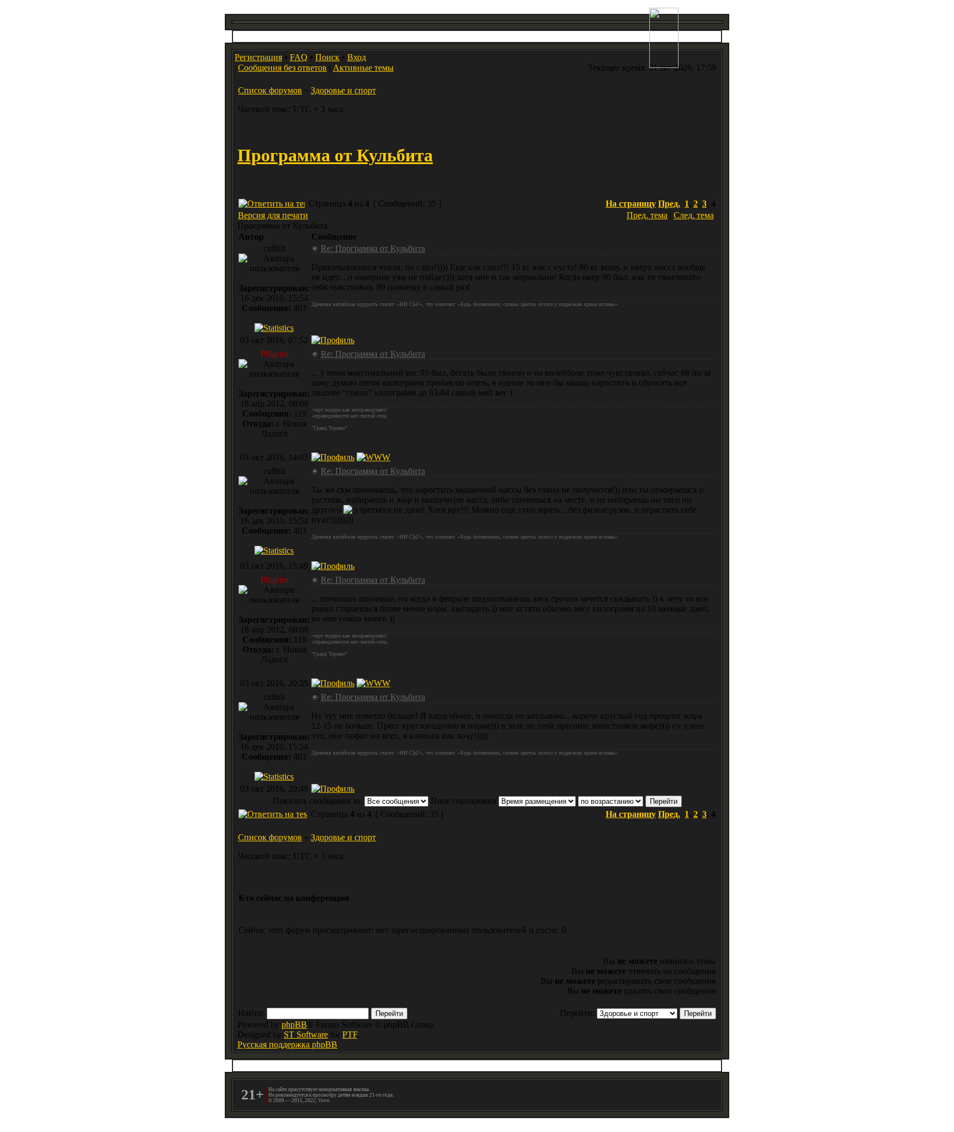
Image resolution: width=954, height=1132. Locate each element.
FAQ (299, 57)
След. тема (694, 215)
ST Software (306, 1034)
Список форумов (270, 90)
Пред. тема (647, 215)
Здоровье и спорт (343, 90)
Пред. (669, 203)
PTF (349, 1034)
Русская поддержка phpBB (287, 1044)
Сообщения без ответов (282, 67)
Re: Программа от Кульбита (373, 248)
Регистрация (258, 57)
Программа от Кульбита (335, 155)
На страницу (631, 203)
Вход (356, 57)
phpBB (294, 1024)
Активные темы (363, 67)
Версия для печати (273, 215)
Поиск (327, 57)
